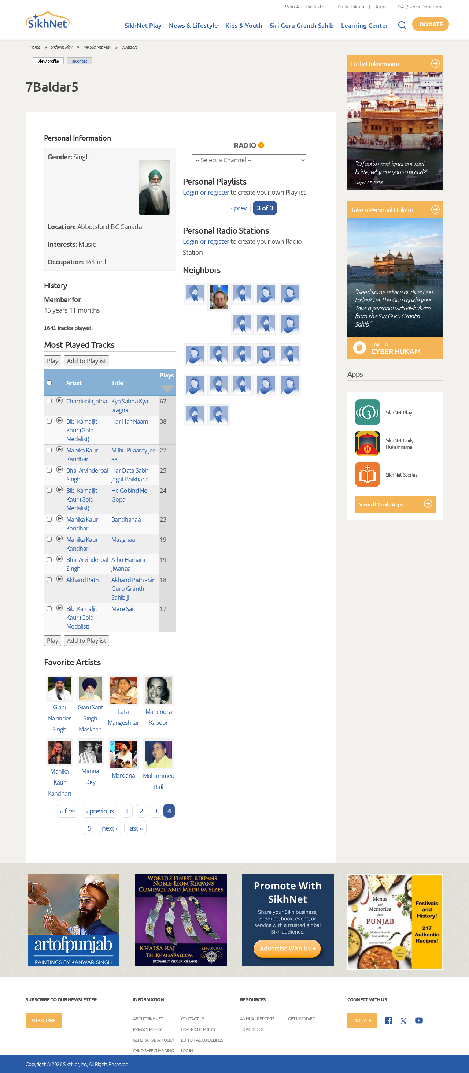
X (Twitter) (404, 1021)
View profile (50, 60)
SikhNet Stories (402, 474)
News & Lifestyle (193, 25)
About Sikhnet (148, 1018)
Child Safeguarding (153, 1050)
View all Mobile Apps (381, 504)
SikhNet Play (143, 25)
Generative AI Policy (153, 1039)
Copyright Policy (198, 1029)
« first (67, 810)
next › (109, 828)
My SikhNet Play (97, 47)
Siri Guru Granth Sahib (302, 25)
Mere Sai (122, 609)
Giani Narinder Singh (59, 718)
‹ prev (239, 208)
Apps (381, 6)
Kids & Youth (243, 25)
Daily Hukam (350, 6)
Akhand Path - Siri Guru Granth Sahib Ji (133, 588)
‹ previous (100, 810)
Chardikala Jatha (86, 401)
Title (117, 383)
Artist (73, 383)
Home (34, 47)
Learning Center (364, 25)
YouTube (419, 1020)
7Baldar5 (129, 47)
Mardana (123, 775)
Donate (431, 24)
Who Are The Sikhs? (305, 6)
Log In (187, 1050)
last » (135, 828)
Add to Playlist (86, 361)
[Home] (48, 26)
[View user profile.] (154, 187)
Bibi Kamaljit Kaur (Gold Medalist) (81, 430)
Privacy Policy (147, 1029)
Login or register (206, 192)
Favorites (79, 61)
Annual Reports (257, 1018)
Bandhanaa (126, 519)
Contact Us (192, 1018)
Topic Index (251, 1029)
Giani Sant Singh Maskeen (90, 718)
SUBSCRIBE (44, 1020)
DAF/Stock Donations (420, 6)
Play (52, 361)
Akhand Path (82, 580)
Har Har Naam (129, 421)
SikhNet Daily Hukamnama (400, 443)
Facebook (388, 1020)
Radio (245, 145)
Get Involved (301, 1018)
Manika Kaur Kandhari (59, 782)
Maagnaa (123, 540)
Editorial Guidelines (202, 1039)
